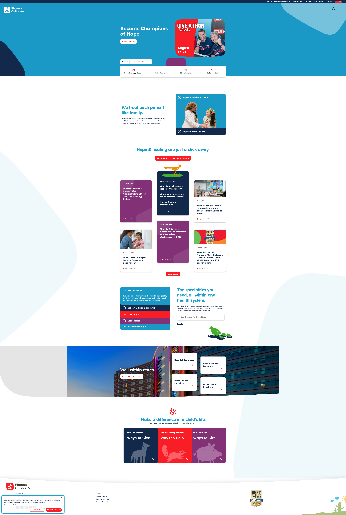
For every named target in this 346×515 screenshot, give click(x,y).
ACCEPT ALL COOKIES (54, 509)
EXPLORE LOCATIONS (131, 376)
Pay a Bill (308, 1)
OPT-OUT (37, 509)
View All (180, 323)
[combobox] (139, 61)
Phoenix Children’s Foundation (106, 502)
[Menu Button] (339, 9)
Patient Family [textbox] (137, 62)
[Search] (334, 8)
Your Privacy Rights (10, 505)
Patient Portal (297, 1)
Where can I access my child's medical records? (172, 195)
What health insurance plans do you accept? (171, 187)
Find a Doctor (160, 73)
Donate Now (128, 41)
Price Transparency (102, 499)
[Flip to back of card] (153, 459)
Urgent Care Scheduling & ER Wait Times (277, 1)
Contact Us (19, 494)
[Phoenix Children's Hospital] (14, 10)
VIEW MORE (173, 274)
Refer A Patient (318, 1)
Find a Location (186, 73)
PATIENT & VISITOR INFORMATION (173, 158)
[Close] (61, 498)
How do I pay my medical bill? (169, 203)
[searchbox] (199, 317)
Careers (329, 1)
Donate (338, 1)
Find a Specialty (213, 73)
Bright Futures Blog (102, 496)
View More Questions (168, 212)
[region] (33, 504)
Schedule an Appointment (133, 73)
